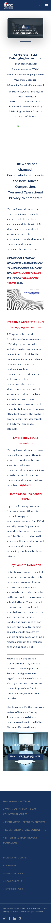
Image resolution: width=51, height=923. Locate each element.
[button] (46, 5)
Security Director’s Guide (26, 272)
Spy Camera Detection (25, 565)
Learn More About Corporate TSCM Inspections (25, 756)
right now (26, 485)
